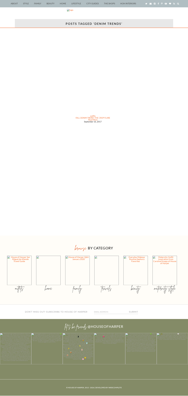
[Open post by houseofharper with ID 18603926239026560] (15, 348)
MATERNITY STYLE (164, 288)
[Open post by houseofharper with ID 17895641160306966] (172, 348)
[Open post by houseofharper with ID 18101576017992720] (141, 348)
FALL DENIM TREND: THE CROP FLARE (93, 118)
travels (106, 288)
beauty (135, 288)
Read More (93, 120)
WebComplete (115, 387)
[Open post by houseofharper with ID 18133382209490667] (78, 348)
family (77, 288)
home (48, 288)
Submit (133, 311)
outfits (93, 116)
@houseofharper (105, 326)
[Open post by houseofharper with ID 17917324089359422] (109, 348)
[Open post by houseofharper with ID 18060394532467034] (47, 348)
